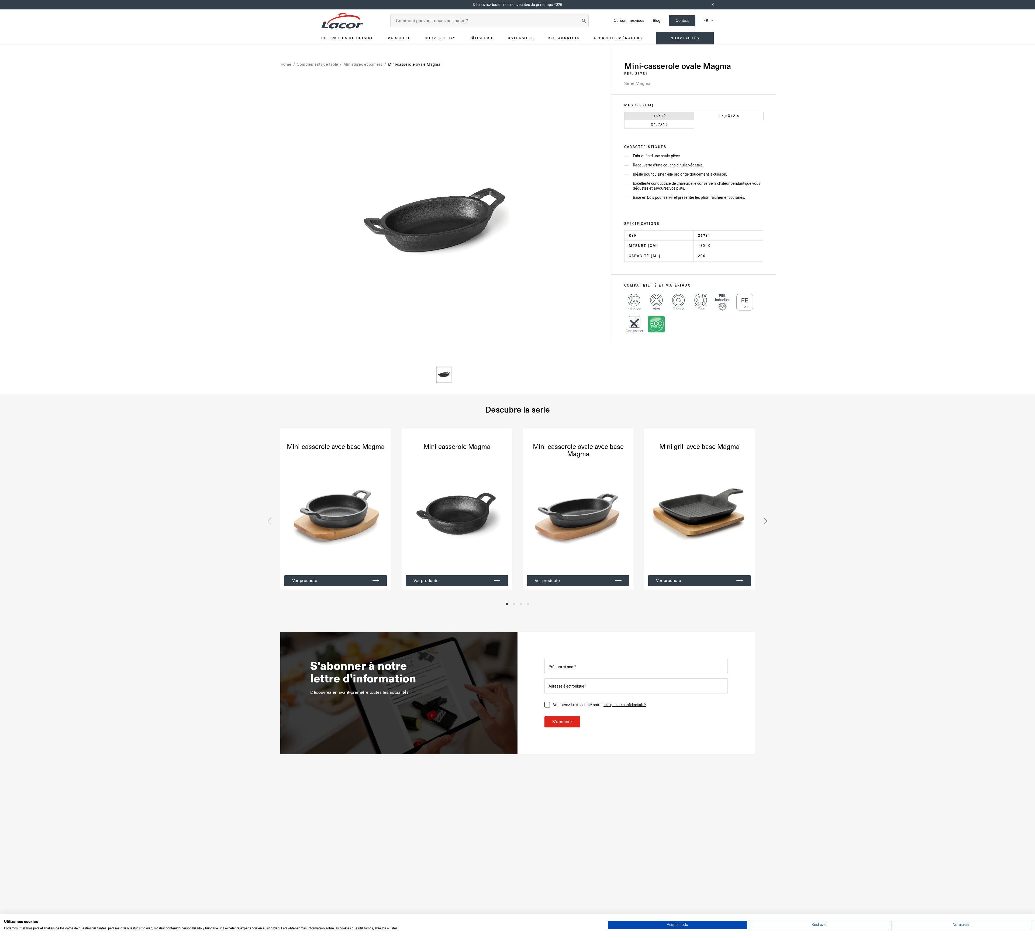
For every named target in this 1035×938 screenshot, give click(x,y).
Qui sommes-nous (629, 20)
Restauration (564, 38)
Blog (656, 20)
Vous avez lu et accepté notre (599, 705)
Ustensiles (521, 38)
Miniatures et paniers (362, 64)
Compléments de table (317, 64)
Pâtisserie (482, 38)
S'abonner (562, 721)
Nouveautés (685, 38)
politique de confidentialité (624, 705)
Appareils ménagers (618, 38)
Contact (682, 20)
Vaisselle (399, 38)
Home (286, 64)
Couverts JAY (440, 38)
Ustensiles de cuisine (347, 38)
